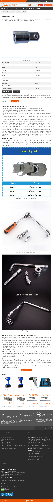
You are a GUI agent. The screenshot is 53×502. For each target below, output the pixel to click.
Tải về (17, 91)
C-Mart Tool (37, 62)
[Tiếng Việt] (39, 5)
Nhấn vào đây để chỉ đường (40, 437)
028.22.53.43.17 (36, 447)
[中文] (42, 5)
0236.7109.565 (47, 448)
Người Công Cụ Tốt (5, 488)
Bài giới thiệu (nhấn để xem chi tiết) (9, 486)
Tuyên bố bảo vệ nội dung (7, 492)
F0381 (36, 67)
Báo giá (16, 101)
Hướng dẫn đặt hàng (6, 437)
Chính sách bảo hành (6, 442)
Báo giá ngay (27, 370)
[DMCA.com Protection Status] (5, 490)
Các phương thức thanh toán (7, 439)
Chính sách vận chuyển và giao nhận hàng (11, 440)
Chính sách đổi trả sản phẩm (7, 444)
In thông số (7, 91)
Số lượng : (4, 101)
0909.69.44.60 (40, 456)
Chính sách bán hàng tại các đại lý (9, 448)
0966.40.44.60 (37, 453)
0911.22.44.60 (39, 454)
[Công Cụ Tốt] (8, 6)
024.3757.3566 (36, 442)
